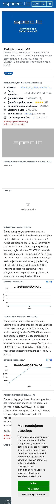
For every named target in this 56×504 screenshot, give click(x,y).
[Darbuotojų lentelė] (47, 281)
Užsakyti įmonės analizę (15, 124)
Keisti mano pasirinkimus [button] (33, 494)
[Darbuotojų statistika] (51, 281)
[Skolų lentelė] (47, 359)
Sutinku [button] (33, 483)
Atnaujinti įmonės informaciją (17, 121)
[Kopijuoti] (41, 98)
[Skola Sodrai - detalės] (51, 359)
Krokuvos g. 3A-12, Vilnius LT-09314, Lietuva (36, 87)
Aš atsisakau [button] (34, 489)
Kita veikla (8, 73)
